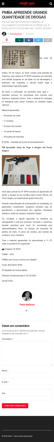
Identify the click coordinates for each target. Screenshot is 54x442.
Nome (5, 370)
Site (3, 393)
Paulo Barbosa (16, 34)
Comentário (8, 339)
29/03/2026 (30, 34)
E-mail (5, 382)
